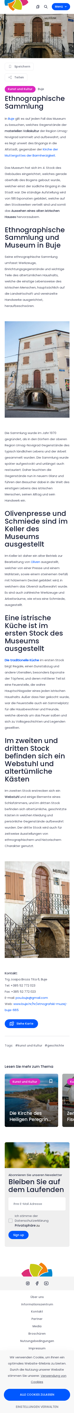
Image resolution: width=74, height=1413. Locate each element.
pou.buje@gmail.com (32, 998)
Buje (11, 118)
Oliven (35, 562)
